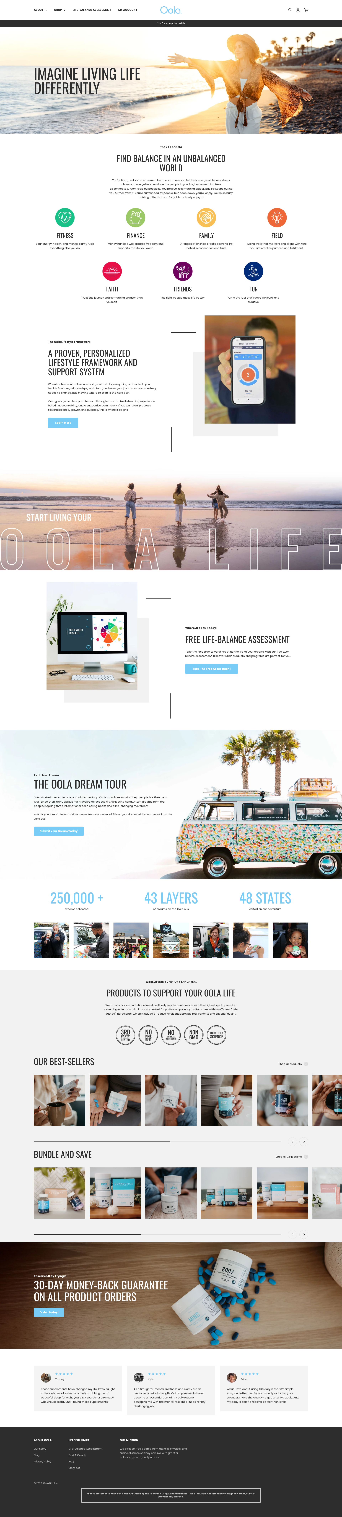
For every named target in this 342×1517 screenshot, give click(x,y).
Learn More (63, 423)
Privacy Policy (42, 1461)
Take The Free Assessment (211, 669)
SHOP (58, 10)
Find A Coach (77, 1455)
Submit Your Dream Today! (59, 831)
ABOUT (38, 10)
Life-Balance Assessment (86, 1449)
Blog (37, 1455)
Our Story (40, 1449)
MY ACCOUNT (127, 10)
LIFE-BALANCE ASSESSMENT (91, 10)
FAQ (71, 1461)
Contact (74, 1468)
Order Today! (49, 1312)
